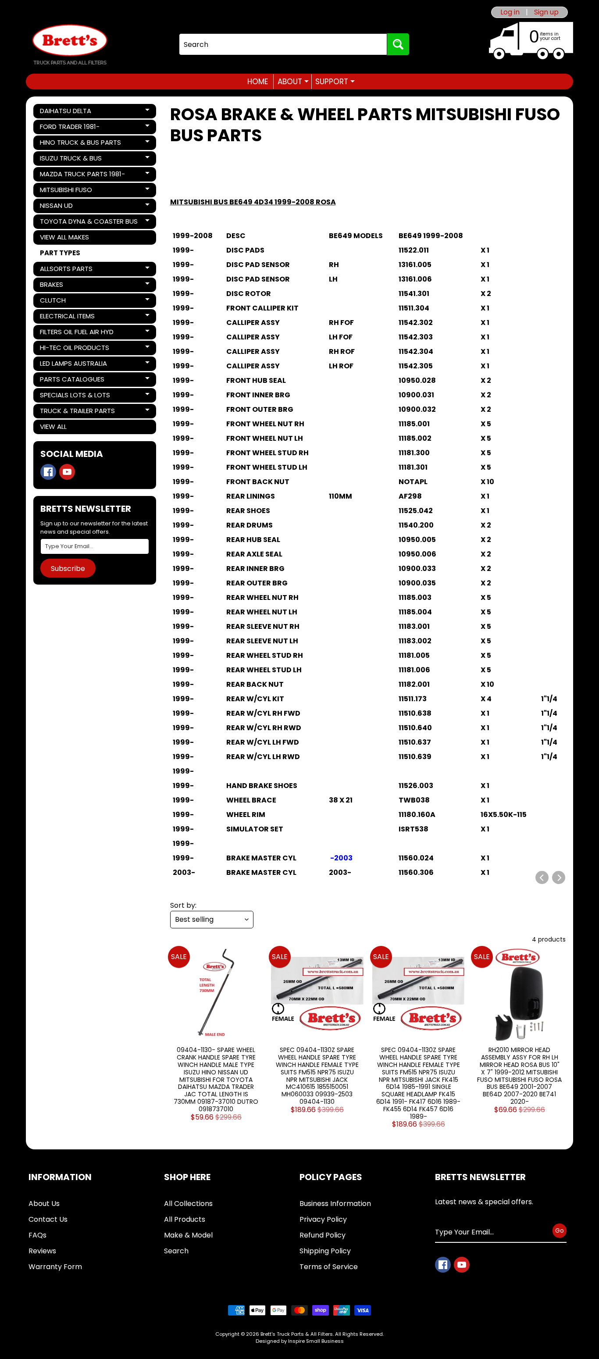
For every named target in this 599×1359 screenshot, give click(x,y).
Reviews (42, 1251)
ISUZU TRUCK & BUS (70, 159)
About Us (44, 1203)
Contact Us (48, 1219)
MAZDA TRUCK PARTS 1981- (82, 175)
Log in (510, 12)
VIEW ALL (53, 426)
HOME (257, 81)
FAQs (37, 1235)
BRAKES (69, 286)
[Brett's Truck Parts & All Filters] (70, 44)
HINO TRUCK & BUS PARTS (80, 144)
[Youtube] (67, 472)
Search (176, 1251)
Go (559, 1230)
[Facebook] (48, 472)
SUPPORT (335, 81)
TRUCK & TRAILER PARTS (77, 412)
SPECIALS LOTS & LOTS (74, 396)
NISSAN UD (69, 207)
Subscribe (68, 569)
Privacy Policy (323, 1219)
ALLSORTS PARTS (69, 270)
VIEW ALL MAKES (64, 237)
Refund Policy (323, 1235)
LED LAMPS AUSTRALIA (73, 365)
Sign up (546, 12)
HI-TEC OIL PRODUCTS (74, 349)
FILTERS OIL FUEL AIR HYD (76, 333)
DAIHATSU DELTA (69, 112)
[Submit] (398, 44)
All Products (184, 1219)
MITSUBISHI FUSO (69, 191)
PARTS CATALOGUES (71, 381)
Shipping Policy (325, 1251)
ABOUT (293, 81)
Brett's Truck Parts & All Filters (296, 1334)
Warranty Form (55, 1267)
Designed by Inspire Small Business (300, 1341)
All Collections (188, 1203)
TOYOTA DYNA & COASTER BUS (88, 223)
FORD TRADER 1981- (69, 128)
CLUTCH (69, 302)
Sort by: (183, 905)
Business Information (335, 1203)
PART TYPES (60, 252)
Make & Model (188, 1235)
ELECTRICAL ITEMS (69, 317)
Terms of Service (329, 1267)
